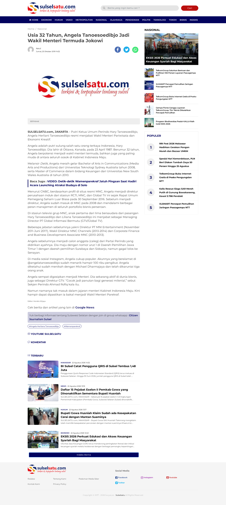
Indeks (194, 20)
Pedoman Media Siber (89, 479)
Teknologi (159, 20)
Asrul (38, 48)
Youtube (173, 477)
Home (34, 20)
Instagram (148, 477)
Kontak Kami (34, 484)
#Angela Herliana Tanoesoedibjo (44, 326)
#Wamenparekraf (72, 326)
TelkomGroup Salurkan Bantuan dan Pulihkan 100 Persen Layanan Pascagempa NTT (176, 72)
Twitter (121, 483)
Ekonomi (46, 20)
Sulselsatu (120, 495)
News (63, 386)
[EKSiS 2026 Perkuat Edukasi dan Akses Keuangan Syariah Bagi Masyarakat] (43, 439)
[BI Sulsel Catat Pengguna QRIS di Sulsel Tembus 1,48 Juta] (43, 369)
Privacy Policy (59, 484)
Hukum (59, 20)
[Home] (52, 7)
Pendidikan (132, 20)
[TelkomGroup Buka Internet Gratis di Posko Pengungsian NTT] (149, 97)
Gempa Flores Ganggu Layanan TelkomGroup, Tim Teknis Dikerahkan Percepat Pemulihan (173, 110)
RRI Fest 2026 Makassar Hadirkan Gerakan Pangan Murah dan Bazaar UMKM (174, 147)
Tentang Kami (59, 479)
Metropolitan (84, 20)
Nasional (101, 20)
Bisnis (183, 20)
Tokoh (173, 20)
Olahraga (116, 20)
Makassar (66, 363)
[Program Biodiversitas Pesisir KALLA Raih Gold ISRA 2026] (149, 122)
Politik (146, 20)
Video (69, 20)
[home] (47, 469)
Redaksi (31, 479)
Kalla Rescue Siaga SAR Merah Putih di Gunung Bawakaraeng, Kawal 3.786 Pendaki (177, 192)
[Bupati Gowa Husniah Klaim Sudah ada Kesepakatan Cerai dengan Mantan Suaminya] (43, 416)
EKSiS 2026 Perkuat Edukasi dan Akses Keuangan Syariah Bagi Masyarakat (171, 59)
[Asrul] (31, 50)
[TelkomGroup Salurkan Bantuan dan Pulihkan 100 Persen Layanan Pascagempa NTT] (149, 72)
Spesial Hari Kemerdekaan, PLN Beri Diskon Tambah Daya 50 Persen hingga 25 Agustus (177, 162)
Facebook (122, 477)
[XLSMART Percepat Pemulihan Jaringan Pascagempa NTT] (149, 85)
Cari (189, 8)
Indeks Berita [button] (84, 454)
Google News (84, 307)
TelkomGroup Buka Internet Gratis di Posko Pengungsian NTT (175, 177)
